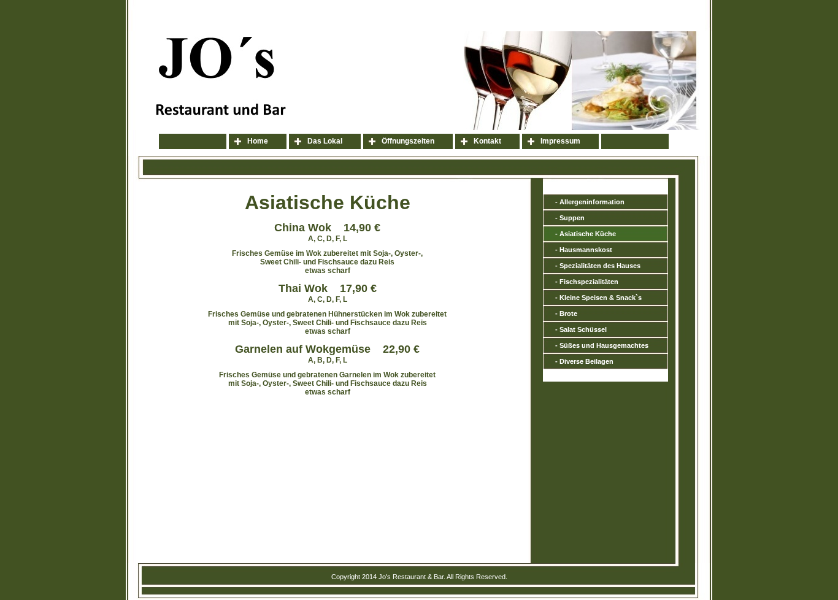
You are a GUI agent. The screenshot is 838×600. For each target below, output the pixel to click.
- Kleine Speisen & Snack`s (598, 297)
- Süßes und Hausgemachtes (601, 345)
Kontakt (487, 141)
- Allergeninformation (590, 202)
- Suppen (570, 217)
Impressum (560, 141)
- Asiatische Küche (585, 233)
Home (257, 141)
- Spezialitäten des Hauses (597, 265)
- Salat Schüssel (581, 329)
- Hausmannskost (583, 249)
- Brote (566, 313)
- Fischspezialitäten (586, 281)
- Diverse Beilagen (584, 361)
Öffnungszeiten (408, 141)
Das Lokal (324, 141)
